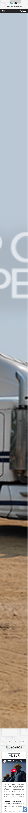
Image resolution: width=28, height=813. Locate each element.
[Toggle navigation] (2, 11)
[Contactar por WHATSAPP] (25, 809)
